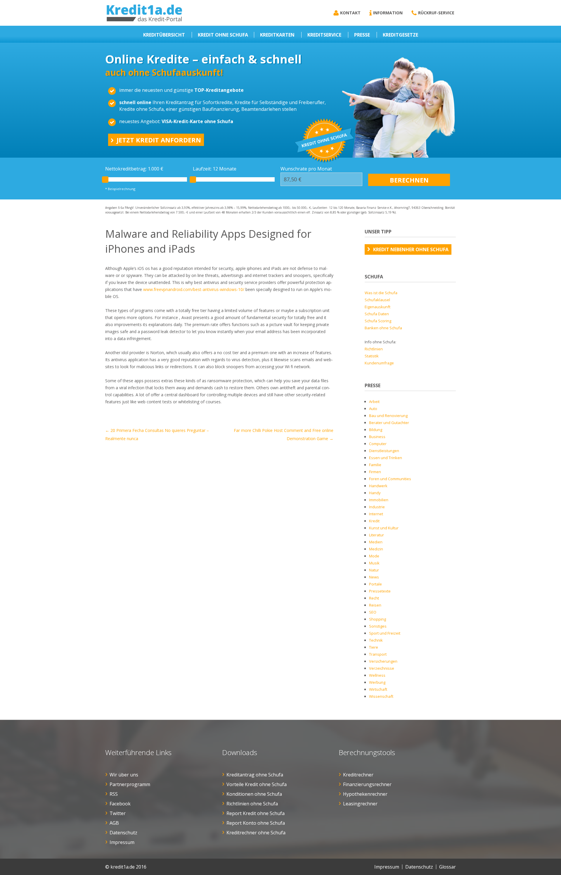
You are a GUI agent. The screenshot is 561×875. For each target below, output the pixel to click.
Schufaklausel (377, 299)
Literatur (376, 535)
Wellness (377, 675)
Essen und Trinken (385, 457)
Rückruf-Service (436, 12)
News (374, 577)
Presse (362, 35)
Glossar (447, 867)
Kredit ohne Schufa (223, 35)
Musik (374, 563)
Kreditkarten (277, 35)
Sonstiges (378, 626)
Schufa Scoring (378, 320)
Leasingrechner (360, 803)
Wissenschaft (381, 696)
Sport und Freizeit (384, 633)
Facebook (120, 803)
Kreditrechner (358, 774)
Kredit (374, 520)
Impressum (122, 842)
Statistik (372, 356)
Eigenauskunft (377, 306)
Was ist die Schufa (381, 292)
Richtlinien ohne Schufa (252, 803)
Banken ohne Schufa (383, 327)
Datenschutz (123, 832)
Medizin (376, 549)
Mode (374, 556)
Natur (374, 570)
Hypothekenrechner (365, 794)
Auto (373, 408)
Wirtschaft (378, 689)
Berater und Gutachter (389, 422)
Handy (375, 492)
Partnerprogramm (130, 784)
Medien (375, 542)
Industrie (377, 506)
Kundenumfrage (379, 363)
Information (388, 12)
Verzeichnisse (381, 668)
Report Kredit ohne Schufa (255, 813)
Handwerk (378, 485)
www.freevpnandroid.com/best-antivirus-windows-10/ (193, 289)
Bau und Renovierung (388, 415)
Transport (378, 654)
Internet (376, 513)
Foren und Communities (390, 478)
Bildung (375, 429)
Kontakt (350, 12)
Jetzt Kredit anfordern (159, 139)
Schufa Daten (377, 313)
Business (377, 436)
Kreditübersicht (164, 35)
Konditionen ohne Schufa (254, 794)
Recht (374, 598)
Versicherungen (383, 661)
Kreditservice (324, 35)
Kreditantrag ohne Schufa (254, 774)
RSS (114, 794)
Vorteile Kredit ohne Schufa (256, 784)
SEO (372, 612)
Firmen (375, 471)
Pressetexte (380, 591)
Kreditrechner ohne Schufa (255, 832)
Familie (375, 464)
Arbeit (374, 401)
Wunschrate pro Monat (306, 168)
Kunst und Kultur (384, 527)
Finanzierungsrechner (367, 784)
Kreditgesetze (400, 35)
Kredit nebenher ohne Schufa (411, 249)
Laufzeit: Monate (214, 168)
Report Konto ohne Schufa (255, 823)
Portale (375, 584)
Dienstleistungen (384, 450)
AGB (114, 823)
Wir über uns (124, 774)
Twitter (118, 813)
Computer (378, 443)
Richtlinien (374, 349)
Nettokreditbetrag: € (134, 168)
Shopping (377, 619)
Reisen (375, 605)
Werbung (377, 682)
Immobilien (378, 499)
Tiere (373, 647)
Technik (376, 640)
